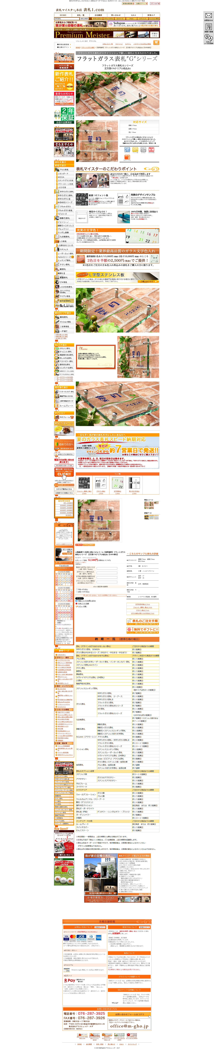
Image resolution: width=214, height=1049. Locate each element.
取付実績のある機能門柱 (65, 699)
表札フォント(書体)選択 (65, 663)
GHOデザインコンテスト (65, 755)
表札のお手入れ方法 (64, 702)
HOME (78, 47)
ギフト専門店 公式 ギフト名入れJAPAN (131, 1037)
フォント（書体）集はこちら (142, 607)
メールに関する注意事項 (65, 735)
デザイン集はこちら (142, 610)
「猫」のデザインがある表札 (64, 379)
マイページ (119, 44)
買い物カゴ (111, 1044)
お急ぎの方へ (62, 654)
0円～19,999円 (68, 503)
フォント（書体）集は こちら (84, 492)
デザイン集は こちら (101, 492)
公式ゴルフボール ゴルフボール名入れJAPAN (119, 1038)
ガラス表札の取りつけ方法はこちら (142, 613)
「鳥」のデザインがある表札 (64, 381)
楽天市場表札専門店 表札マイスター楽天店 (94, 1038)
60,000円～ (69, 515)
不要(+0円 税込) (83, 589)
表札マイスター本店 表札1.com (82, 1037)
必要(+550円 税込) (83, 592)
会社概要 (89, 1044)
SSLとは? (115, 1003)
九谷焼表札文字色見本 (64, 670)
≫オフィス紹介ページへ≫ (64, 544)
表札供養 (60, 728)
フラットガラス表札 (88, 47)
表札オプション (62, 677)
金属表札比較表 (62, 672)
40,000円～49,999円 (66, 510)
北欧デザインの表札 (64, 712)
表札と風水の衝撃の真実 (65, 717)
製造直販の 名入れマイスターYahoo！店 (107, 1038)
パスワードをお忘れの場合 (142, 44)
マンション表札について (65, 715)
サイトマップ (132, 1044)
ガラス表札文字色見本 (64, 667)
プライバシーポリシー (64, 733)
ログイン (128, 44)
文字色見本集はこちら (142, 604)
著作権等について (63, 683)
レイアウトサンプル (64, 660)
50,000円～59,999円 (66, 513)
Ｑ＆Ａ (121, 1044)
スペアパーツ (62, 707)
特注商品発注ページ (64, 731)
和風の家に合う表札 (62, 336)
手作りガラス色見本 (64, 665)
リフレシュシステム (64, 704)
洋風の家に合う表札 (62, 334)
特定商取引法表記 (63, 738)
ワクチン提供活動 (63, 752)
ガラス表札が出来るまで (65, 721)
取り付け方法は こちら (134, 492)
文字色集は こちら (117, 492)
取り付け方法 (62, 689)
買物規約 (60, 740)
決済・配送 (99, 1044)
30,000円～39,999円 (66, 508)
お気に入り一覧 (108, 44)
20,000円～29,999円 (66, 505)
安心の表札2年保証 (63, 719)
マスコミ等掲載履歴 (64, 746)
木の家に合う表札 (61, 338)
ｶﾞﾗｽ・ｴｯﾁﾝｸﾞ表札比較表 (65, 674)
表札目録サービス (63, 726)
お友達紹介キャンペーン (65, 724)
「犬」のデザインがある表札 (64, 377)
